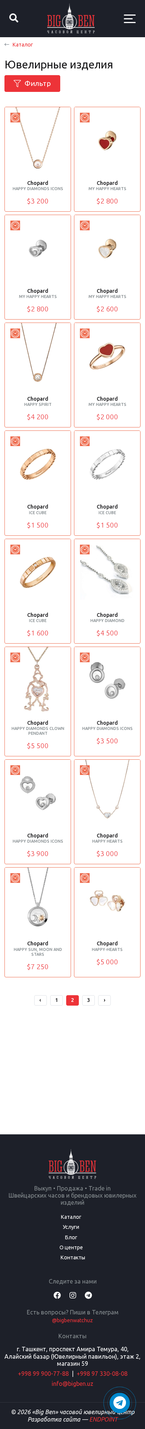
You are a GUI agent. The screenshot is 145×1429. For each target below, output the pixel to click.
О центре (71, 1247)
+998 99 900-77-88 (43, 1373)
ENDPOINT (103, 1419)
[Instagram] (73, 1295)
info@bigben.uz (72, 1383)
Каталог (22, 45)
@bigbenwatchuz (72, 1320)
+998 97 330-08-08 (102, 1373)
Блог (71, 1237)
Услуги (71, 1227)
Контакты (72, 1257)
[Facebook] (57, 1295)
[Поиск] (13, 18)
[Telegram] (88, 1295)
